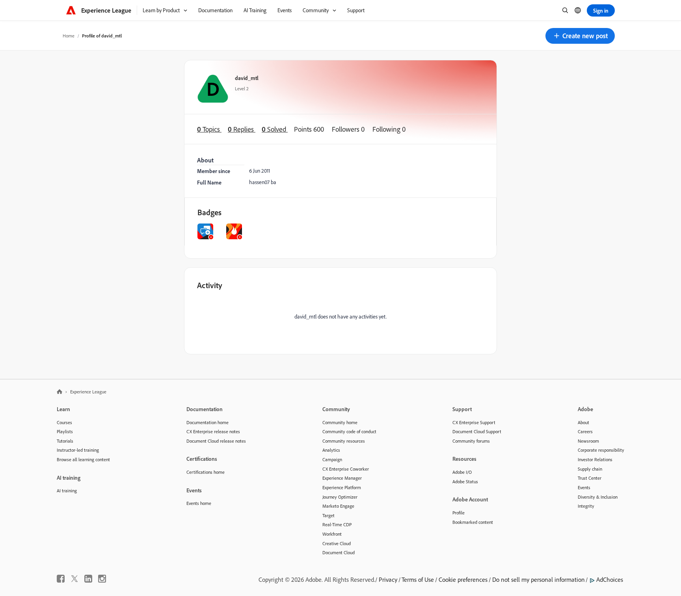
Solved (275, 129)
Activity (209, 285)
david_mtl (247, 77)
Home (68, 36)
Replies (241, 129)
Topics (209, 129)
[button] (580, 36)
